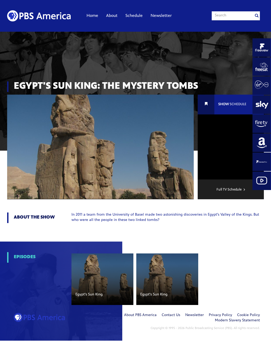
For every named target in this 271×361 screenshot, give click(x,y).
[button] (102, 279)
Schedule (134, 16)
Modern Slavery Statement (237, 320)
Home (92, 16)
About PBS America (140, 315)
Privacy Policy (220, 315)
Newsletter (161, 16)
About (112, 16)
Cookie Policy (248, 315)
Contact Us (171, 315)
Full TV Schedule (229, 189)
